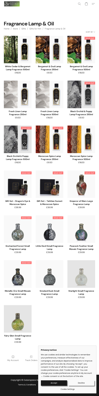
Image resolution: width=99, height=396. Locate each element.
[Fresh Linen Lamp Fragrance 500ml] (49, 94)
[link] (67, 388)
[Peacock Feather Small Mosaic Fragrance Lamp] (81, 229)
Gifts (23, 28)
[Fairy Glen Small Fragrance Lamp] (18, 319)
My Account (13, 360)
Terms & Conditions (27, 384)
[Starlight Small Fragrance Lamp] (81, 274)
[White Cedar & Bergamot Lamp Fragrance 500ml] (18, 49)
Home (6, 28)
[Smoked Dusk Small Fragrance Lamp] (49, 274)
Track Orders (31, 360)
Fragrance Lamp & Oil (55, 28)
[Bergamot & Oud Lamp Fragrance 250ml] (49, 49)
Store (15, 28)
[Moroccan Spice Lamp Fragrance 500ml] (81, 139)
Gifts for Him (35, 28)
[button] (12, 3)
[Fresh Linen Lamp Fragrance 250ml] (18, 94)
